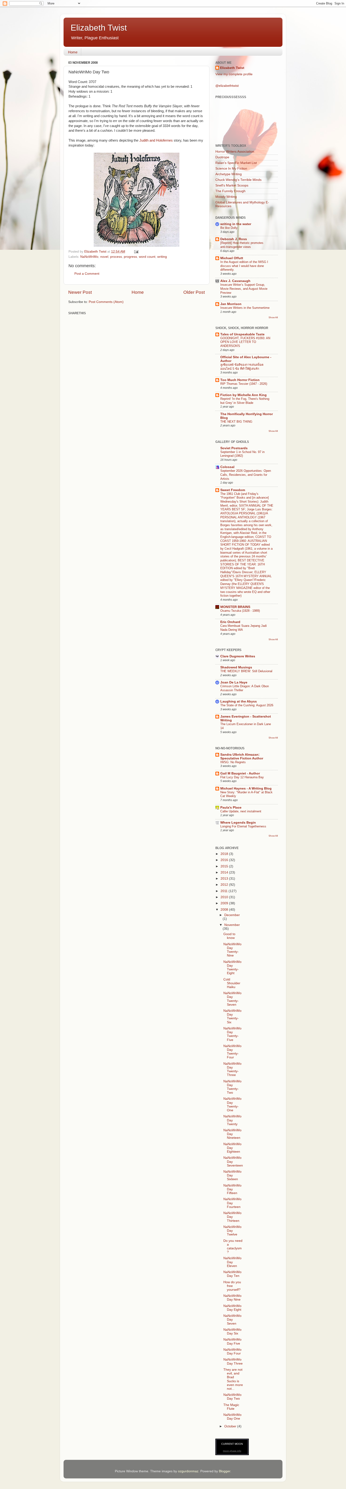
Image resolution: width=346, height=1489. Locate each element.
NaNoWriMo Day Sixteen (232, 1175)
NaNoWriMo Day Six (232, 1331)
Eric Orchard (230, 622)
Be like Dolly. (229, 228)
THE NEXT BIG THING (236, 421)
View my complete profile (234, 74)
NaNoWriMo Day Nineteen (232, 1134)
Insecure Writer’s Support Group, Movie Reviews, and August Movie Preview (243, 288)
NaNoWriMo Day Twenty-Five (232, 1034)
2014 (225, 872)
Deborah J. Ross (233, 239)
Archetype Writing (228, 174)
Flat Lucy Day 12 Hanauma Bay (242, 777)
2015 (225, 866)
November (232, 925)
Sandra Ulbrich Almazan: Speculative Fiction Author (241, 756)
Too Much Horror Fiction (240, 380)
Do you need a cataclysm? (232, 1246)
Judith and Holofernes (156, 140)
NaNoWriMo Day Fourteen (232, 1202)
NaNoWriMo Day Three (233, 1361)
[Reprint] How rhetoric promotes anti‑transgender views (241, 245)
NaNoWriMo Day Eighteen (232, 1147)
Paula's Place (230, 807)
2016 (225, 860)
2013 (225, 878)
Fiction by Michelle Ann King (243, 395)
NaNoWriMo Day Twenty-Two (232, 1087)
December (232, 915)
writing (162, 256)
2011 (225, 891)
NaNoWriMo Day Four (232, 1351)
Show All (273, 317)
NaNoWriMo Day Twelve (232, 1230)
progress (130, 256)
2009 (225, 903)
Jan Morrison (230, 304)
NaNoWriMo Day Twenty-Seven (232, 998)
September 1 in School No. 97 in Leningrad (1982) (242, 454)
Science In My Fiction (231, 168)
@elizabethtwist (227, 85)
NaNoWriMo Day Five (232, 1341)
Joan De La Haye (233, 682)
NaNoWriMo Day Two (232, 1396)
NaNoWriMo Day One (232, 1416)
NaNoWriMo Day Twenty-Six (232, 1016)
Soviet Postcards (234, 448)
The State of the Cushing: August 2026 (246, 705)
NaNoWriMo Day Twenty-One (232, 1104)
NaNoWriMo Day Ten (232, 1274)
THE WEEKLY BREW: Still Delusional (246, 671)
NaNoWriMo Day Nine (232, 1297)
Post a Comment (86, 273)
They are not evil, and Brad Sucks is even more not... (233, 1379)
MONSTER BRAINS (235, 607)
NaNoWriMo (89, 256)
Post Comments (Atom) (106, 302)
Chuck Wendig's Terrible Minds (238, 180)
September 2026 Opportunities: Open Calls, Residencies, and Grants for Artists (245, 474)
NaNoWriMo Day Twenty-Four (232, 1051)
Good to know (229, 936)
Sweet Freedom (232, 490)
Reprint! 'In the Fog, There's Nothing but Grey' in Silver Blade (244, 401)
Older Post (194, 292)
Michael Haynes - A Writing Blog (246, 788)
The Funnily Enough (230, 191)
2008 (225, 909)
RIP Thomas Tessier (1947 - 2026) (243, 383)
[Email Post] (136, 251)
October (230, 1426)
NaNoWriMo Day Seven (232, 1319)
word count (147, 256)
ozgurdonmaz (188, 1471)
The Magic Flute (231, 1406)
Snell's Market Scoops (231, 185)
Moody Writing (226, 197)
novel (104, 256)
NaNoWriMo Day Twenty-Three (232, 1069)
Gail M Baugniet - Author (240, 773)
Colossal (227, 467)
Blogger (224, 1471)
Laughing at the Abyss (238, 701)
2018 (225, 854)
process (116, 256)
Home (72, 52)
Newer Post (80, 292)
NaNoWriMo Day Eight (232, 1307)
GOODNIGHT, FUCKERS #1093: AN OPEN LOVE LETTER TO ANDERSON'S (245, 342)
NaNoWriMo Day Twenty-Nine (232, 949)
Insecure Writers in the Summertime (245, 308)
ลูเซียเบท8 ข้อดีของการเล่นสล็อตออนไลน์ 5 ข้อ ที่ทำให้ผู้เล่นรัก (241, 366)
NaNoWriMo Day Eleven (232, 1261)
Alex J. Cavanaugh (235, 281)
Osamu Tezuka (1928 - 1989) (240, 610)
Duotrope (222, 157)
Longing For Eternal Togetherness (243, 826)
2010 (225, 897)
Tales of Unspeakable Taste (242, 334)
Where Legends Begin (238, 822)
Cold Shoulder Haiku (231, 983)
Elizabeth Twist (99, 27)
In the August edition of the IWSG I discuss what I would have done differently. (244, 265)
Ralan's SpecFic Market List (236, 163)
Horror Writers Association (234, 151)
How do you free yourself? (232, 1285)
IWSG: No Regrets (233, 762)
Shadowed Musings (236, 667)
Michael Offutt (231, 258)
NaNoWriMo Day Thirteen (232, 1216)
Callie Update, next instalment (240, 811)
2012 (225, 884)
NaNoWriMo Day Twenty (232, 1120)
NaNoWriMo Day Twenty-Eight (232, 967)
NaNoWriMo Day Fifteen (232, 1189)
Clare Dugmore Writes (237, 656)
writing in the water (235, 224)
